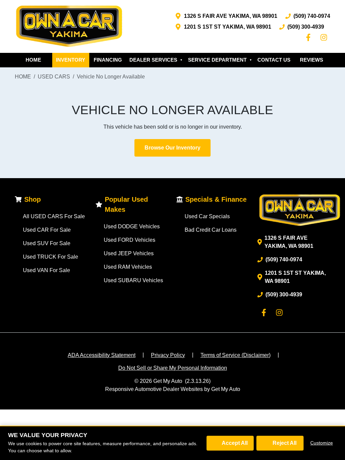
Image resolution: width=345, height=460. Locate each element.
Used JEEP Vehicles (129, 253)
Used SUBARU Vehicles (133, 280)
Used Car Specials (207, 216)
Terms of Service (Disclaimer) (235, 355)
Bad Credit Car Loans (211, 230)
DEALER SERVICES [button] (156, 60)
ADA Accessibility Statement (101, 355)
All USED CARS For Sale (54, 216)
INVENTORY (70, 60)
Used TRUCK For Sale (50, 257)
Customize (321, 443)
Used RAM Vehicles (128, 267)
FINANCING (108, 60)
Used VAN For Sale (46, 270)
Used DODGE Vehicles (132, 226)
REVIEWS (311, 60)
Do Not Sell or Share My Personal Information (172, 368)
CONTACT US (273, 60)
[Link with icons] (310, 37)
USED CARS (54, 76)
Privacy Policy (168, 355)
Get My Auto (167, 381)
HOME (33, 60)
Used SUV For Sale (46, 243)
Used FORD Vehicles (129, 240)
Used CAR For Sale (47, 230)
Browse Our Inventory (172, 148)
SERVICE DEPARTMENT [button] (220, 60)
